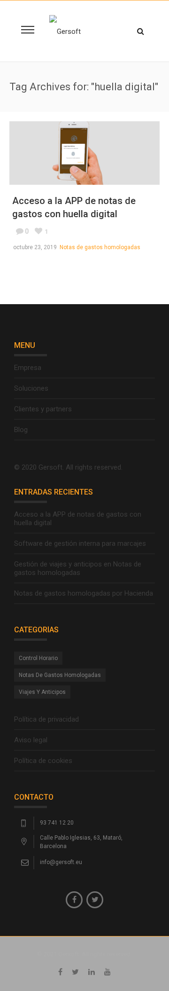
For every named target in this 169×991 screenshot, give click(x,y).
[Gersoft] (65, 31)
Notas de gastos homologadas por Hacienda (83, 593)
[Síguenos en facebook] (74, 899)
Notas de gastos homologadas (100, 247)
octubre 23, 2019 (35, 247)
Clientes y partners (43, 409)
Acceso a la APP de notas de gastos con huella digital (77, 518)
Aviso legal (30, 740)
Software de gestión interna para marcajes (80, 543)
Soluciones (31, 388)
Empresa (27, 367)
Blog (21, 429)
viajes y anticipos (42, 692)
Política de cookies (43, 760)
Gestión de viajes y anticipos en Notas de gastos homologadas (77, 568)
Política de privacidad (46, 719)
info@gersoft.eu (61, 862)
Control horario (38, 658)
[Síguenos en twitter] (94, 899)
